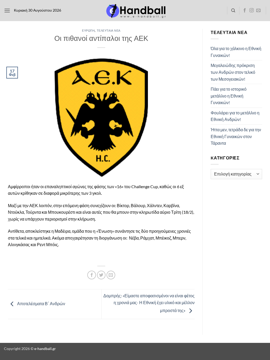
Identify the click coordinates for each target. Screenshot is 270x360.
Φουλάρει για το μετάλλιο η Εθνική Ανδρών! (235, 116)
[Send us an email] (258, 10)
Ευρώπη (88, 30)
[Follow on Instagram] (251, 10)
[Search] (233, 11)
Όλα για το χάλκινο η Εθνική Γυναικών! (236, 52)
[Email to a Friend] (111, 275)
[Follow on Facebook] (245, 10)
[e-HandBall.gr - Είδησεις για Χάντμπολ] (135, 10)
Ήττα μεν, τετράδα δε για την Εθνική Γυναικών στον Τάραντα (236, 136)
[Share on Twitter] (101, 275)
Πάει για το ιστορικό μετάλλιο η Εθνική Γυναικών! (229, 95)
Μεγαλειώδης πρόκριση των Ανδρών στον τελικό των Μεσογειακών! (233, 72)
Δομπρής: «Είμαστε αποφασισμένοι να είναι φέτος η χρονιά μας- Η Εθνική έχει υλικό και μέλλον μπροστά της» (149, 303)
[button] (7, 10)
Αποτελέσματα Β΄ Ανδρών (40, 303)
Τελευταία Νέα (108, 30)
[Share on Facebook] (91, 275)
